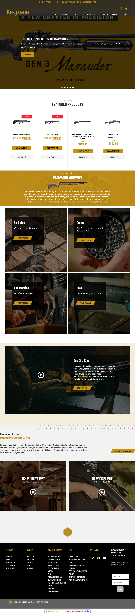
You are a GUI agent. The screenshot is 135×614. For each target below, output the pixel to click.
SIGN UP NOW (88, 324)
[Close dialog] (107, 283)
